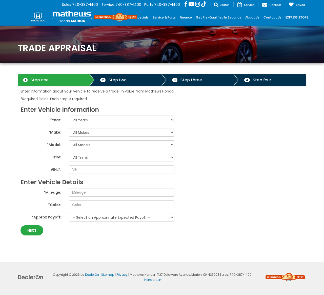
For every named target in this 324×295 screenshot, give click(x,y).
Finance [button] (186, 17)
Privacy (122, 275)
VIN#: (56, 169)
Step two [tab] (114, 80)
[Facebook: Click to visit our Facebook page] (186, 4)
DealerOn (92, 275)
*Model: (54, 144)
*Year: (55, 119)
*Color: (54, 204)
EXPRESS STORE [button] (297, 17)
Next (31, 230)
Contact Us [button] (272, 17)
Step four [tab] (258, 80)
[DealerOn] (31, 276)
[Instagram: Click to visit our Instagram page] (197, 4)
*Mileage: (52, 192)
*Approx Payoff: (46, 217)
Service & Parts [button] (164, 17)
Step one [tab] (37, 80)
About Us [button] (252, 17)
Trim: (56, 157)
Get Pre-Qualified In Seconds (218, 17)
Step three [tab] (188, 80)
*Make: (54, 132)
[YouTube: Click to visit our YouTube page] (191, 4)
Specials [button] (142, 17)
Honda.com (153, 280)
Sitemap (107, 275)
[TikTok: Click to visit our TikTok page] (204, 4)
